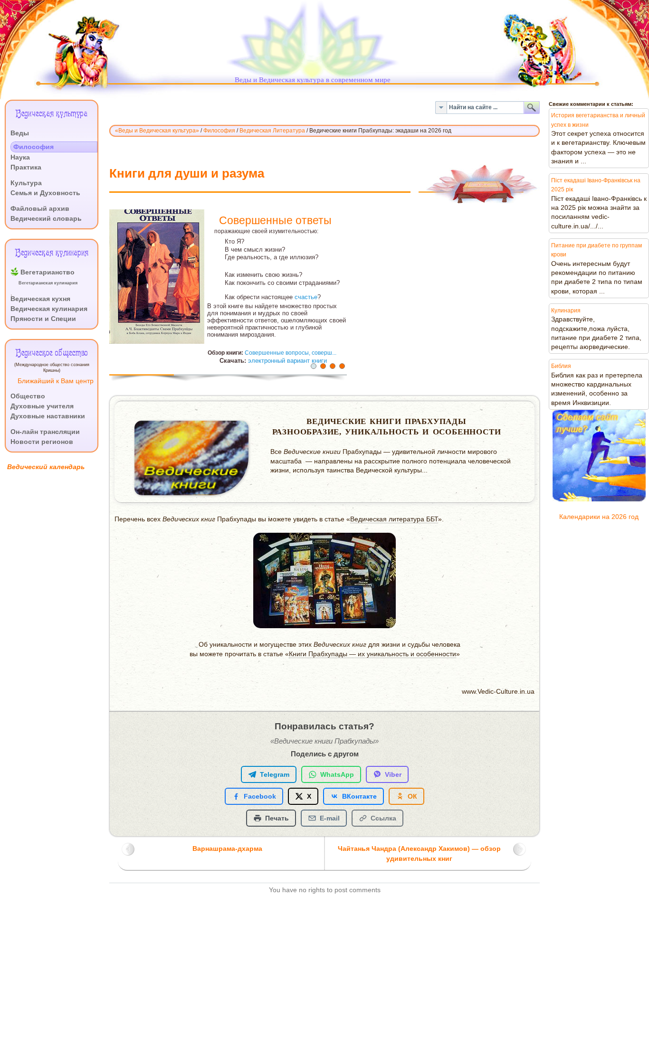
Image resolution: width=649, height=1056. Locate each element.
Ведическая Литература (272, 130)
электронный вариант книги (287, 360)
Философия (219, 130)
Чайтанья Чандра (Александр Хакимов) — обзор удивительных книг (419, 854)
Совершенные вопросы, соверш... (290, 352)
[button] (313, 366)
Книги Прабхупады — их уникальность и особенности (372, 654)
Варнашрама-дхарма (227, 848)
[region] (324, 297)
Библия (561, 366)
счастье (306, 297)
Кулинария (566, 310)
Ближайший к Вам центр (56, 381)
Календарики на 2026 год (599, 516)
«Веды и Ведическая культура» (157, 130)
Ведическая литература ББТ (394, 519)
